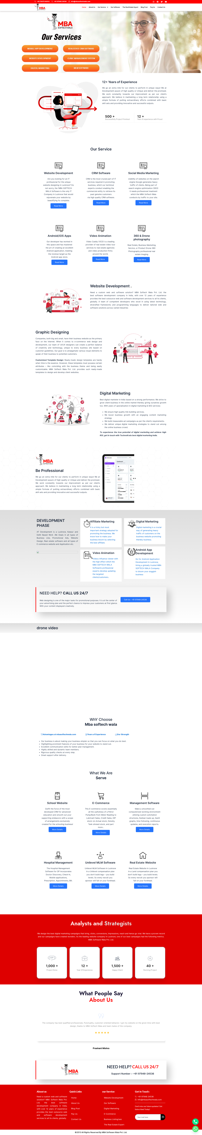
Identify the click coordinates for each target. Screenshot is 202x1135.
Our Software (115, 7)
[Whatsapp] (195, 1129)
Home (84, 7)
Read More (58, 206)
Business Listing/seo (113, 1119)
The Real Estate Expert (130, 7)
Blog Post (144, 7)
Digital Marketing (111, 1108)
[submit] (163, 1117)
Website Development (113, 1098)
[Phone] (195, 1122)
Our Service (102, 7)
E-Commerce (110, 1114)
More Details (57, 829)
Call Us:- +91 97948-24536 (135, 600)
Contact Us (161, 7)
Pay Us (152, 7)
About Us (92, 7)
